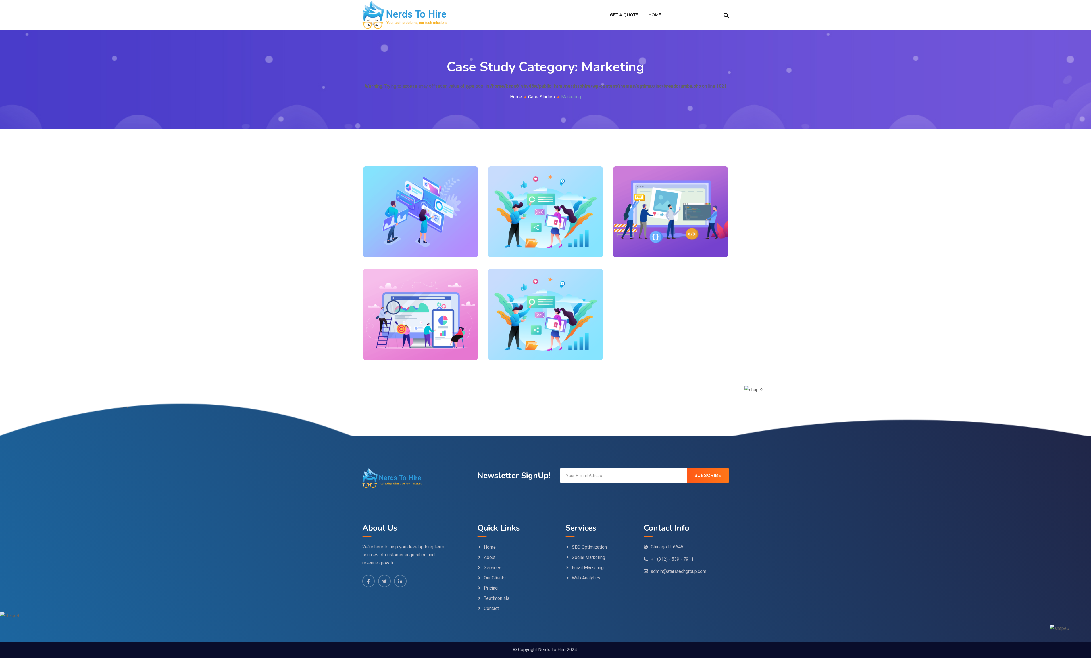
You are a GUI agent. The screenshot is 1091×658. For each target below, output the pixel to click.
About (489, 557)
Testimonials (496, 598)
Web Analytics (586, 578)
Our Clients (495, 578)
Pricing (491, 588)
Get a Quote (624, 15)
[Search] (726, 15)
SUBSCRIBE (707, 475)
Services (492, 567)
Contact (491, 608)
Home (654, 15)
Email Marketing (588, 567)
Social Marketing (588, 557)
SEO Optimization (589, 547)
